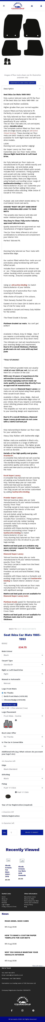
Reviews (4, 902)
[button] (22, 89)
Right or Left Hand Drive (12, 670)
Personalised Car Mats (31, 901)
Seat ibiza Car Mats (26, 629)
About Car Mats (29, 899)
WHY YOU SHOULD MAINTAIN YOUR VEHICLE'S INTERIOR (21, 953)
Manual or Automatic (11, 679)
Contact (4, 901)
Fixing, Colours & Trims (9, 906)
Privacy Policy (28, 904)
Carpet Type (7, 661)
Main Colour (7, 651)
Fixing (4, 784)
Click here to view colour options (22, 83)
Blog (25, 906)
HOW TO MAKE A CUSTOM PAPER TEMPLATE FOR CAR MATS (20, 936)
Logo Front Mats (9, 689)
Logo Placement (9, 712)
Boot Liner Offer (9, 733)
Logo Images (6, 904)
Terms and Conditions (31, 902)
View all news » (37, 966)
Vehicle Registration (11, 816)
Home (4, 897)
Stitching (6, 775)
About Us (5, 899)
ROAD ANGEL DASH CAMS (17, 921)
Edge (4, 765)
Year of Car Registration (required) (17, 805)
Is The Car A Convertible (12, 742)
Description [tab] (9, 89)
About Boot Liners (30, 897)
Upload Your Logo (9, 704)
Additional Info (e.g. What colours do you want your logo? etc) (22, 753)
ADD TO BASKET (32, 832)
